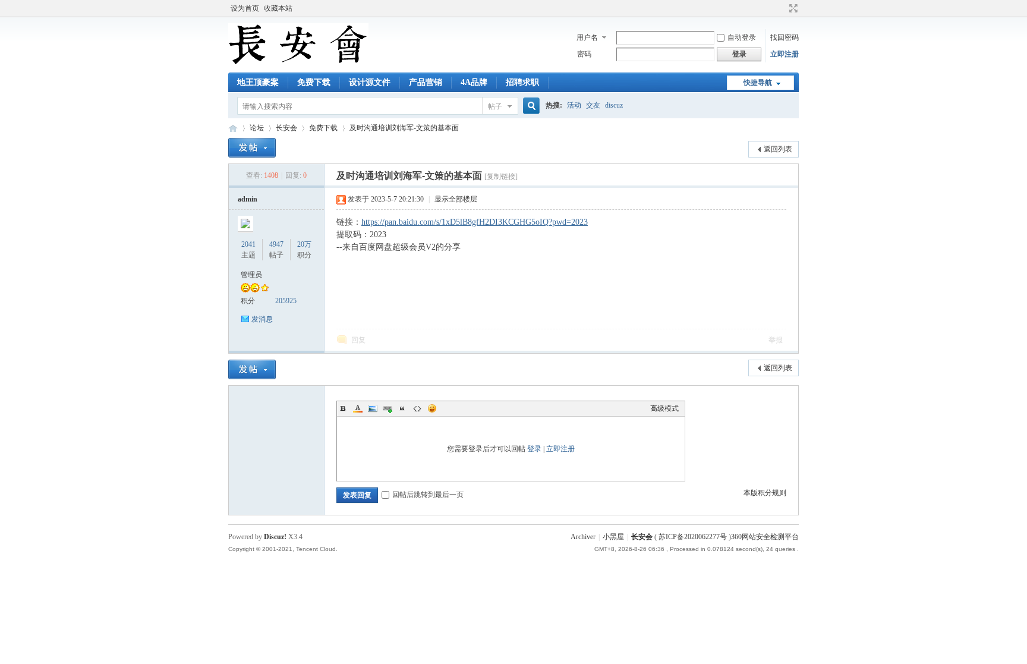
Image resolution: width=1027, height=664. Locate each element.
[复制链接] (501, 176)
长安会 (233, 128)
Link (387, 408)
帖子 (495, 106)
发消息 (262, 319)
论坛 (257, 128)
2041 (248, 244)
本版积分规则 (765, 493)
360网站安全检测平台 (765, 537)
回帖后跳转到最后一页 (428, 494)
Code (417, 408)
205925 (286, 301)
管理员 (251, 274)
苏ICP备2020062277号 (693, 537)
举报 (775, 340)
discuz (614, 105)
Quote (402, 408)
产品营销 (425, 82)
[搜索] (529, 106)
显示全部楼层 (455, 199)
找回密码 (784, 37)
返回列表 (778, 149)
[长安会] (298, 65)
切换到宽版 (792, 8)
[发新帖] (252, 148)
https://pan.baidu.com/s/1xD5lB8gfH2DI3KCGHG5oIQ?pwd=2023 (474, 222)
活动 (574, 105)
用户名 (587, 37)
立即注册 (784, 54)
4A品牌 (474, 82)
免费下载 (313, 82)
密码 (584, 54)
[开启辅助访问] (782, 8)
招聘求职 (522, 82)
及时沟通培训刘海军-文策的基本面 (404, 128)
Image (373, 408)
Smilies (432, 408)
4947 (276, 244)
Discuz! (275, 537)
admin (247, 199)
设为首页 (245, 8)
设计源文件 (369, 82)
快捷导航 (758, 82)
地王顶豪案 (258, 82)
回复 (358, 340)
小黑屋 (613, 537)
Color (358, 408)
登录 (534, 449)
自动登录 (741, 37)
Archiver (583, 537)
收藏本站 (278, 8)
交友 (593, 105)
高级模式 (664, 408)
